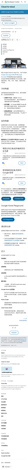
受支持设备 (6, 198)
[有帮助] (13, 32)
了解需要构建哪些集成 (6, 372)
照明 (2, 396)
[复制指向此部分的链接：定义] (6, 251)
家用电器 (3, 407)
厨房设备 (3, 410)
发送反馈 (5, 35)
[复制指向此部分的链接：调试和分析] (12, 227)
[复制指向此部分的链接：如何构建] (10, 121)
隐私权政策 (7, 462)
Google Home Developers (7, 28)
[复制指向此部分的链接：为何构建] (10, 89)
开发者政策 (4, 439)
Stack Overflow (5, 453)
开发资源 (3, 428)
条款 (2, 462)
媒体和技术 (4, 404)
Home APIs (4, 383)
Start (21, 163)
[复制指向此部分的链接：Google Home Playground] (24, 206)
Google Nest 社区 (5, 456)
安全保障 (3, 402)
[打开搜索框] (22, 2)
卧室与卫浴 (4, 413)
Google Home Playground (10, 215)
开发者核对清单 (19, 198)
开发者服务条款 (5, 436)
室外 (2, 416)
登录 (25, 2)
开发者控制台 (4, 445)
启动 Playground (8, 219)
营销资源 (3, 425)
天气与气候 (4, 399)
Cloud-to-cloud (8, 7)
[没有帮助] (15, 32)
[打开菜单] (2, 2)
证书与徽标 (4, 423)
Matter (3, 353)
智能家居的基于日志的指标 (11, 240)
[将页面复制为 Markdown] (17, 39)
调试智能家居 (19, 234)
